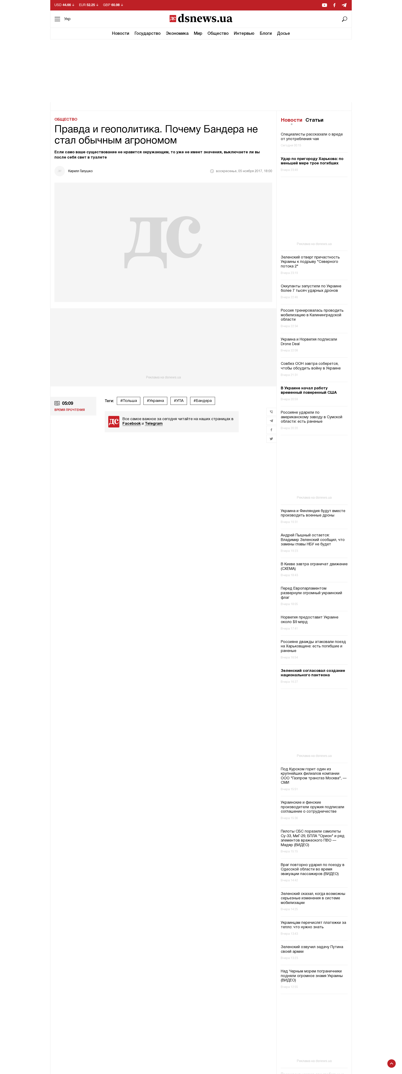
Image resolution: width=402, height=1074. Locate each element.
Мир (198, 34)
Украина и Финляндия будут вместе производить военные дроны (313, 513)
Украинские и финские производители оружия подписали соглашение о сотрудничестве (312, 807)
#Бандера (202, 401)
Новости (120, 34)
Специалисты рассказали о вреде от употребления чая (312, 137)
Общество (218, 34)
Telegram (154, 424)
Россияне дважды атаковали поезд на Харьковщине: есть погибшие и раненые (313, 646)
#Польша (128, 401)
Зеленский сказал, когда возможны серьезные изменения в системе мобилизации (313, 898)
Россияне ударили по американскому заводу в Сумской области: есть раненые (311, 417)
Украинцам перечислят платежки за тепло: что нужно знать (313, 925)
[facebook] (334, 5)
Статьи (314, 120)
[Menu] (57, 19)
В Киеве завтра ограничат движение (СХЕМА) (314, 567)
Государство (147, 34)
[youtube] (324, 5)
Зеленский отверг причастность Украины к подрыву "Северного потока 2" (310, 262)
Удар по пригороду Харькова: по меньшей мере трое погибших (312, 161)
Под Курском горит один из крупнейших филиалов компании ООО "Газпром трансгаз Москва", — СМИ (314, 776)
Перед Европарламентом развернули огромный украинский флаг (311, 593)
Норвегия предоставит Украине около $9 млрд (309, 620)
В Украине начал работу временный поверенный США (309, 391)
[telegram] (344, 5)
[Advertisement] (201, 70)
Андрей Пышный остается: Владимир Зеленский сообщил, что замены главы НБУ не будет (313, 540)
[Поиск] (344, 19)
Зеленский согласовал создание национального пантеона (313, 673)
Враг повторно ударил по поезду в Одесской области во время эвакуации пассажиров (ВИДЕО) (312, 869)
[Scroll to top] (391, 1063)
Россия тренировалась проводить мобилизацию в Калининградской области (312, 315)
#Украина (155, 401)
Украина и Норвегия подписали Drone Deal (309, 342)
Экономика (177, 34)
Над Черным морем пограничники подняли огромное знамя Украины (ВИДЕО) (312, 976)
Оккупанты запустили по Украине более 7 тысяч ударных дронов (311, 289)
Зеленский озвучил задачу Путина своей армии (312, 949)
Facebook (131, 424)
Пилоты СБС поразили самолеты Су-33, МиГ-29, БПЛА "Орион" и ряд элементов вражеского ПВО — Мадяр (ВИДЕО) (312, 838)
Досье (283, 34)
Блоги (266, 34)
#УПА (179, 401)
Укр (67, 19)
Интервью (244, 34)
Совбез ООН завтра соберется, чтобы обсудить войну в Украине (311, 366)
